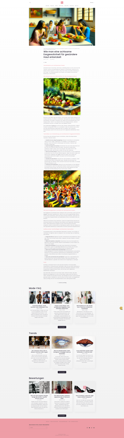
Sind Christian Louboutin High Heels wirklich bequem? (84, 396)
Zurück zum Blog (62, 282)
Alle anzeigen (62, 327)
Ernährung (54, 125)
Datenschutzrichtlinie (54, 421)
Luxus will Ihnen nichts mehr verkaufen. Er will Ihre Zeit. (84, 351)
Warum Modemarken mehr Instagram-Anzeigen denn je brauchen (62, 352)
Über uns (47, 421)
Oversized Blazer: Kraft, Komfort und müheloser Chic (39, 306)
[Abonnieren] (46, 427)
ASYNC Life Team (66, 435)
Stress (59, 154)
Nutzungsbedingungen (63, 421)
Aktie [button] (46, 62)
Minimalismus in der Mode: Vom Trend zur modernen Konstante (85, 307)
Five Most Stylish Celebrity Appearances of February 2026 (62, 397)
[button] (30, 2)
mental (45, 214)
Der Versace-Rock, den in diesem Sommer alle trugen (39, 351)
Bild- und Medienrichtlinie (73, 421)
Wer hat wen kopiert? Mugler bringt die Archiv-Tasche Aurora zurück (39, 397)
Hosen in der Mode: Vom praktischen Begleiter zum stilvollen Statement (62, 307)
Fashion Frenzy (63, 434)
